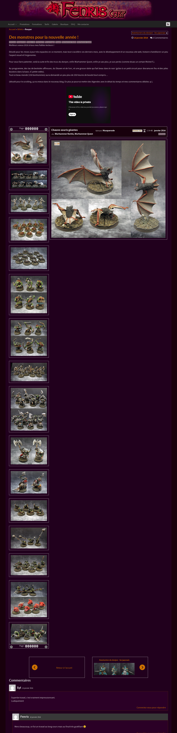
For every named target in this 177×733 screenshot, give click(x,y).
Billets (20, 29)
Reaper (58, 42)
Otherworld (40, 42)
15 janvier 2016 (27, 688)
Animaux (12, 42)
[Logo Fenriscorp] (86, 9)
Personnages (50, 42)
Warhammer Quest (84, 42)
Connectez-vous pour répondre (151, 707)
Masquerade (21, 42)
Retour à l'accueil (64, 667)
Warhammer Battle (69, 42)
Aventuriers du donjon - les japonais (149, 32)
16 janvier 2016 (35, 717)
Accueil (12, 29)
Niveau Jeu (31, 42)
